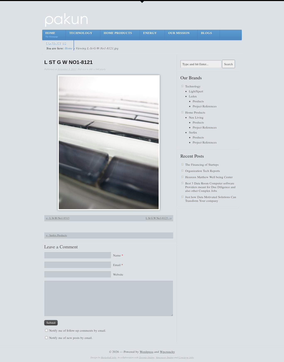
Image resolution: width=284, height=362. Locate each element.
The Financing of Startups (202, 164)
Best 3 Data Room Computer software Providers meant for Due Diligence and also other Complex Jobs (210, 187)
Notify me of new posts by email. (71, 338)
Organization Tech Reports (202, 171)
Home (51, 34)
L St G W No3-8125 (157, 218)
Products (198, 101)
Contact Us (55, 43)
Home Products (118, 33)
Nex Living (196, 117)
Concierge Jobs (186, 357)
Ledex (193, 96)
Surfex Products (56, 235)
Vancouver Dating (165, 357)
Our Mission (179, 33)
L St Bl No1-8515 (59, 218)
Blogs (206, 33)
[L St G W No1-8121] (108, 142)
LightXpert (196, 91)
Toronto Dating (146, 357)
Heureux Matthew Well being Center (209, 177)
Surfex (193, 132)
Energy (150, 33)
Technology (80, 33)
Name (118, 255)
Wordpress (146, 352)
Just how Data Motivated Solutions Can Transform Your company (210, 199)
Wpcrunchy (167, 352)
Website (118, 274)
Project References (205, 106)
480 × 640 (94, 69)
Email (118, 265)
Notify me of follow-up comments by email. (77, 330)
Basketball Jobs (108, 357)
